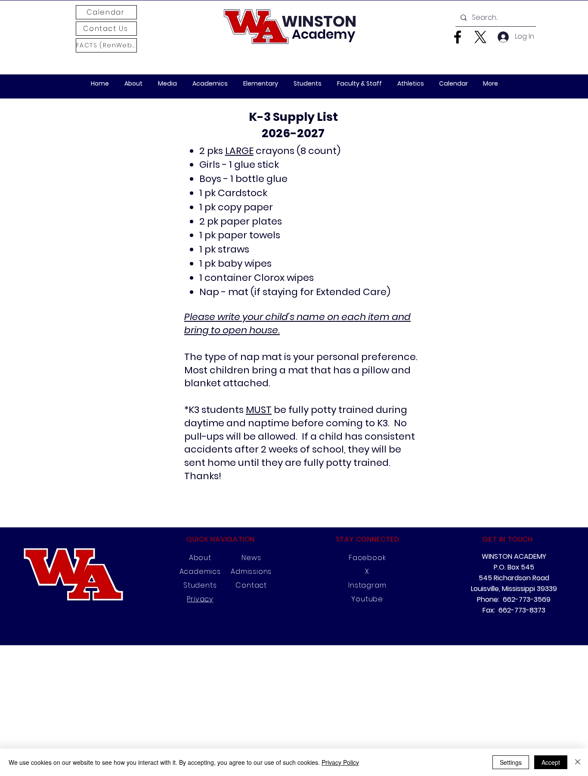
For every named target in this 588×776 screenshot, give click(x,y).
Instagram (367, 585)
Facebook (367, 558)
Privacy (200, 599)
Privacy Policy (340, 762)
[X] (480, 37)
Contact (251, 585)
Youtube (367, 599)
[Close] (578, 762)
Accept (551, 762)
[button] (167, 84)
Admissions (251, 571)
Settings (511, 762)
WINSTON (319, 21)
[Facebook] (457, 37)
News (251, 558)
